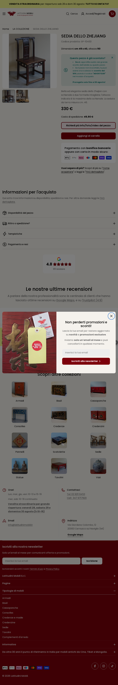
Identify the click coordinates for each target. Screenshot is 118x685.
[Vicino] (111, 316)
